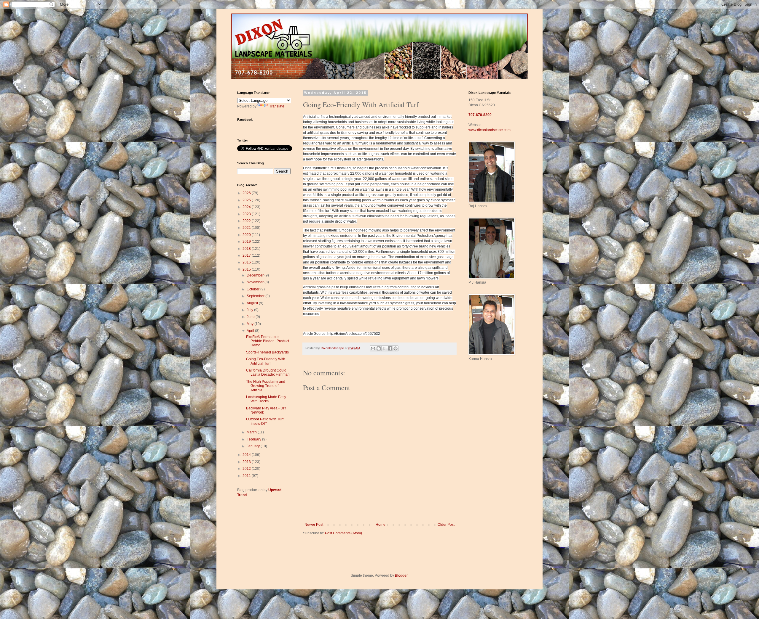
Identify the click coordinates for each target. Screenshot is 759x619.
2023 (247, 214)
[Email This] (373, 348)
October (253, 289)
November (255, 282)
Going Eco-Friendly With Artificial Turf (265, 361)
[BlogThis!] (379, 348)
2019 (247, 241)
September (256, 296)
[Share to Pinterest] (395, 348)
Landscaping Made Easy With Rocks (266, 399)
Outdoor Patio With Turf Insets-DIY (264, 421)
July (250, 310)
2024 (247, 207)
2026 (247, 193)
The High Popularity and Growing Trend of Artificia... (265, 386)
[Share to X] (384, 348)
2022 (247, 221)
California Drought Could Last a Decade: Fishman (268, 372)
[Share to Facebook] (390, 348)
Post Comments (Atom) (343, 533)
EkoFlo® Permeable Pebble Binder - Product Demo (267, 341)
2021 (247, 228)
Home (380, 524)
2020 (247, 235)
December (255, 275)
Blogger (401, 575)
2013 (247, 462)
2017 (247, 255)
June (251, 317)
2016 (247, 262)
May (250, 324)
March (252, 432)
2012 (247, 469)
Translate (276, 106)
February (254, 439)
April (251, 331)
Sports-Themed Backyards (267, 352)
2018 (247, 249)
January (254, 446)
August (253, 303)
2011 (247, 476)
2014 (247, 455)
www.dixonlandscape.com (489, 130)
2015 (247, 269)
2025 (247, 200)
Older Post (446, 524)
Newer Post (313, 524)
